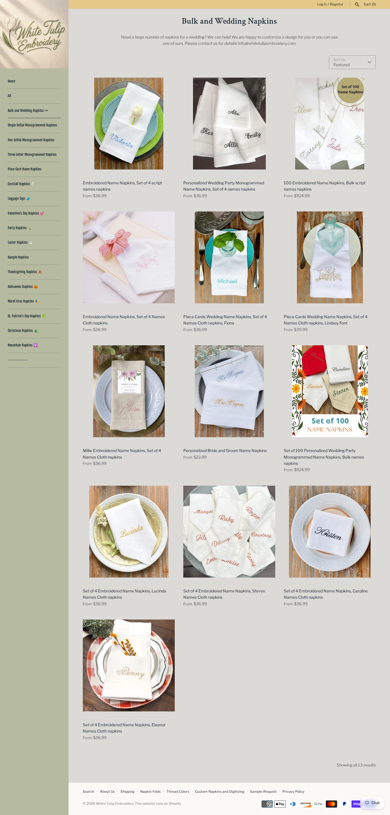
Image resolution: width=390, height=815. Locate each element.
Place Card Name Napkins (24, 169)
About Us (107, 792)
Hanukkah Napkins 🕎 (23, 345)
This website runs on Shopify (158, 804)
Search (88, 792)
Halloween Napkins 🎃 (23, 287)
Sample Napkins (18, 257)
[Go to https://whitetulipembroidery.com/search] (357, 4)
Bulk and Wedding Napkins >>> (28, 110)
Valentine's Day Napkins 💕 (26, 213)
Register (336, 4)
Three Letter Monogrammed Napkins (32, 154)
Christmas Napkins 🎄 (23, 330)
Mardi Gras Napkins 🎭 (23, 301)
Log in (322, 4)
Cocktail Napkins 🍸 (21, 184)
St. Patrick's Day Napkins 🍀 (27, 316)
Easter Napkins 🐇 (20, 242)
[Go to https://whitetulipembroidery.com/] (34, 34)
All (9, 96)
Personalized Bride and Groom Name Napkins (225, 450)
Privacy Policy (293, 792)
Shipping (127, 792)
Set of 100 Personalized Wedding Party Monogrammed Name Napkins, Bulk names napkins (324, 457)
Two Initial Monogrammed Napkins (31, 140)
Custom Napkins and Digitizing (219, 792)
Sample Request (263, 792)
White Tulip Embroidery (114, 804)
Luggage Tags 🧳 (19, 198)
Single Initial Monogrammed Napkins (32, 125)
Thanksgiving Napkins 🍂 (25, 272)
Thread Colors (177, 792)
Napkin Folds (150, 792)
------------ (18, 360)
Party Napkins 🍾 (20, 228)
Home (11, 81)
